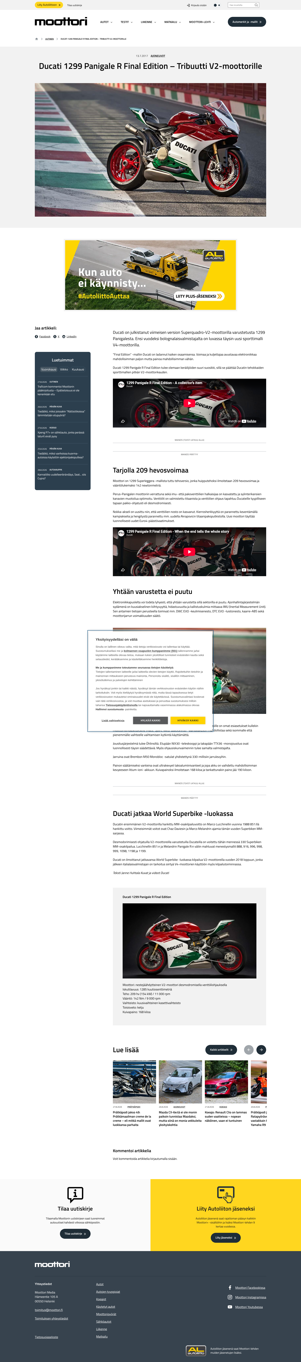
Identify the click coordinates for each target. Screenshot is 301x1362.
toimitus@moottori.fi (49, 1310)
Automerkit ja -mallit (245, 22)
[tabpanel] (63, 430)
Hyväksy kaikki (188, 720)
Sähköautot (103, 1321)
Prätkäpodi (134, 1107)
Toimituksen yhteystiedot (51, 1318)
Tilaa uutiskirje (74, 5)
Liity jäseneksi (223, 1238)
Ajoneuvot (158, 56)
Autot (99, 1284)
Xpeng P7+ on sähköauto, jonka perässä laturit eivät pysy (61, 434)
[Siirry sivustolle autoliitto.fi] (196, 1350)
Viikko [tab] (64, 369)
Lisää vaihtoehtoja (113, 720)
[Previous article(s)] (249, 1050)
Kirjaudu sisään (199, 5)
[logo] (61, 24)
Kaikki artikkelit (219, 1050)
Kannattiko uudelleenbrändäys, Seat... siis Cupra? (62, 477)
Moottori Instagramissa (250, 1297)
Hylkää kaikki (150, 720)
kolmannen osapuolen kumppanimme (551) (150, 651)
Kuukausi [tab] (78, 369)
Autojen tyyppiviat (108, 1291)
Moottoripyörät (106, 1314)
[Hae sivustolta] (256, 5)
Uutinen (49, 39)
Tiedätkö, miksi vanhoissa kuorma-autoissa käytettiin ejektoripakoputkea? (61, 456)
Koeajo (223, 1107)
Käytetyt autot (105, 1306)
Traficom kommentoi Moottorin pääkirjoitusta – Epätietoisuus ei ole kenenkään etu (58, 390)
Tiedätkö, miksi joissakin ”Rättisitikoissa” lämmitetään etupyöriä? (61, 413)
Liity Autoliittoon (47, 5)
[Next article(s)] (261, 1050)
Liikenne (101, 1329)
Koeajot (101, 1299)
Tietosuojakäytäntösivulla (122, 705)
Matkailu (102, 1336)
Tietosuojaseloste (46, 1337)
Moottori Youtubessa (249, 1307)
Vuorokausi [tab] (48, 369)
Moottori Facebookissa (250, 1287)
